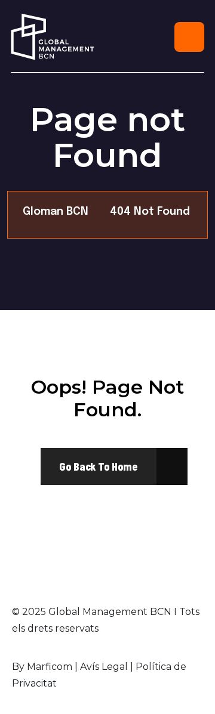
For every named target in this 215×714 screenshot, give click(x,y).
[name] (98, 466)
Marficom (49, 666)
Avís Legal (104, 666)
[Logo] (52, 36)
